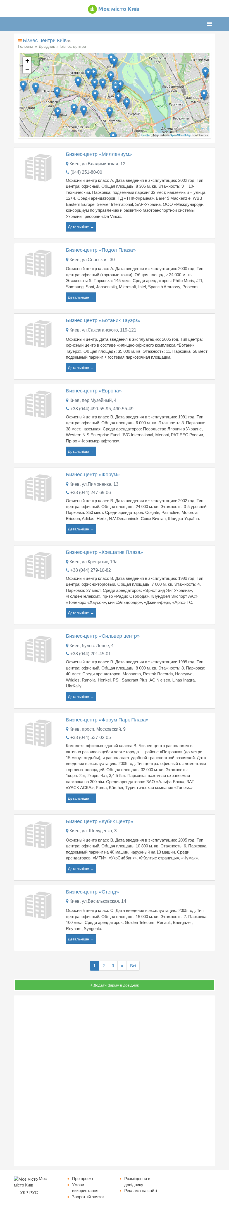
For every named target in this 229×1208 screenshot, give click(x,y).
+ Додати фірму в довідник (114, 985)
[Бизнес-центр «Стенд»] (39, 904)
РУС (33, 1192)
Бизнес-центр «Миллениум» (99, 154)
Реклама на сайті (140, 1190)
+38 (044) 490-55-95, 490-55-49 (101, 408)
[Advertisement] (114, 1080)
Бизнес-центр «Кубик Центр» (99, 821)
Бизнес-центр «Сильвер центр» (103, 636)
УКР (24, 1192)
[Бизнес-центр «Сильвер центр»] (39, 648)
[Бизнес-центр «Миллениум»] (39, 167)
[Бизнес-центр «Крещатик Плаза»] (39, 565)
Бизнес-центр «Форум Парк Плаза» (107, 720)
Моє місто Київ (119, 9)
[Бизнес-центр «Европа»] (39, 403)
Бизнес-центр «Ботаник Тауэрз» (103, 320)
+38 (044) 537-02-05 (90, 737)
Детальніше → (81, 227)
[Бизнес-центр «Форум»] (39, 487)
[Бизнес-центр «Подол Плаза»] (39, 262)
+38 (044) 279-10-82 (90, 570)
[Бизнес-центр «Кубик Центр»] (39, 834)
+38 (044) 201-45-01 (90, 653)
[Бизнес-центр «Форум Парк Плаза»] (39, 732)
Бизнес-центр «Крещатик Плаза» (104, 552)
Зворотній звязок (88, 1196)
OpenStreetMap (180, 135)
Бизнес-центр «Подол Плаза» (101, 250)
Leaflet (146, 135)
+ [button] (27, 60)
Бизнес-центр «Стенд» (92, 892)
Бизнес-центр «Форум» (93, 474)
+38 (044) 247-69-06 (90, 492)
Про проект (83, 1178)
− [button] (27, 69)
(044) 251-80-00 (86, 172)
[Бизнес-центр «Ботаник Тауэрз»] (39, 333)
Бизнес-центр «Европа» (94, 391)
